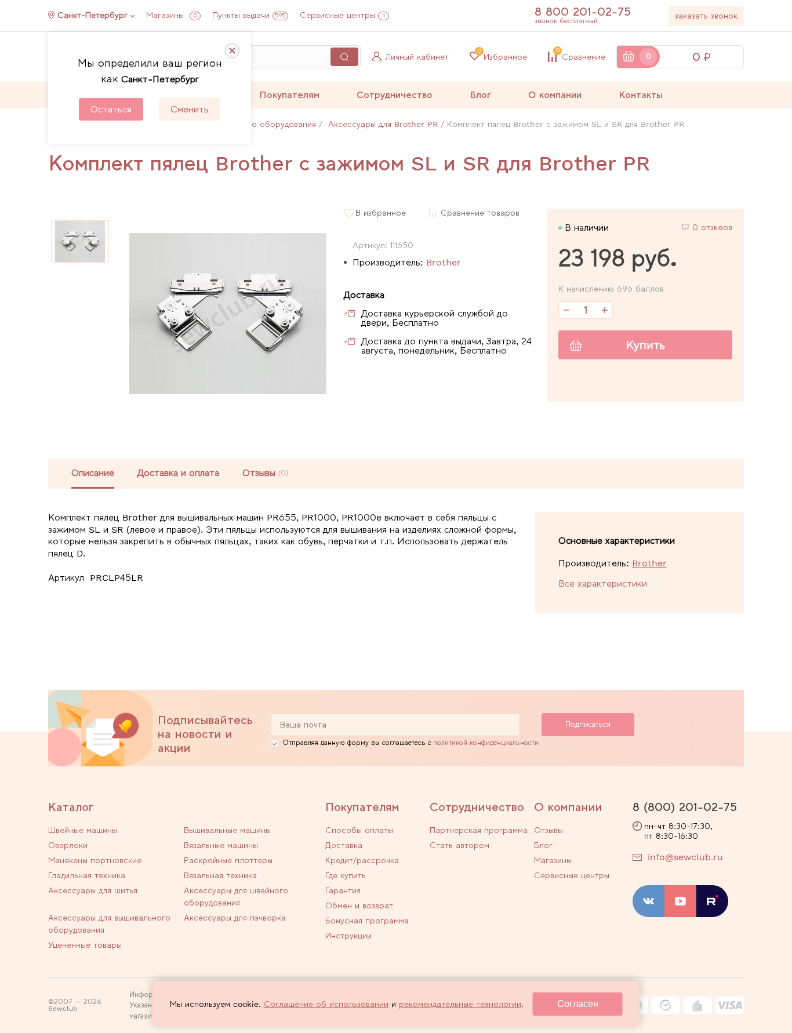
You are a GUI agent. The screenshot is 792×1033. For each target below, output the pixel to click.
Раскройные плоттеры (228, 860)
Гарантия (343, 890)
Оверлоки (68, 845)
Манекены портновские (94, 860)
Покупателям (289, 94)
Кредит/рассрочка (362, 860)
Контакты (641, 94)
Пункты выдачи (249, 15)
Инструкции (348, 935)
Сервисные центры (342, 15)
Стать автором (459, 845)
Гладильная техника (86, 875)
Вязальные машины (221, 845)
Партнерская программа (479, 830)
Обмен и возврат (359, 905)
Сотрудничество (395, 94)
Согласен (577, 1004)
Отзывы (548, 830)
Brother (443, 262)
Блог (480, 94)
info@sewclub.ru (685, 857)
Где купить (345, 875)
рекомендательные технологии (460, 1004)
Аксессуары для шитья (92, 890)
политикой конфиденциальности (486, 743)
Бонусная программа (367, 920)
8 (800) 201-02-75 (685, 807)
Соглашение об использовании (326, 1004)
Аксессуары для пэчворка (235, 917)
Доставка (343, 845)
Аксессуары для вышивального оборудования (109, 923)
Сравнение (580, 56)
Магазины (171, 15)
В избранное (380, 213)
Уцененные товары (85, 945)
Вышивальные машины (227, 830)
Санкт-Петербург (92, 15)
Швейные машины (82, 830)
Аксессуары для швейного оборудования (236, 896)
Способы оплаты (359, 830)
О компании (555, 94)
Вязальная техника (220, 875)
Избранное (502, 57)
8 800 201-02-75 (583, 11)
